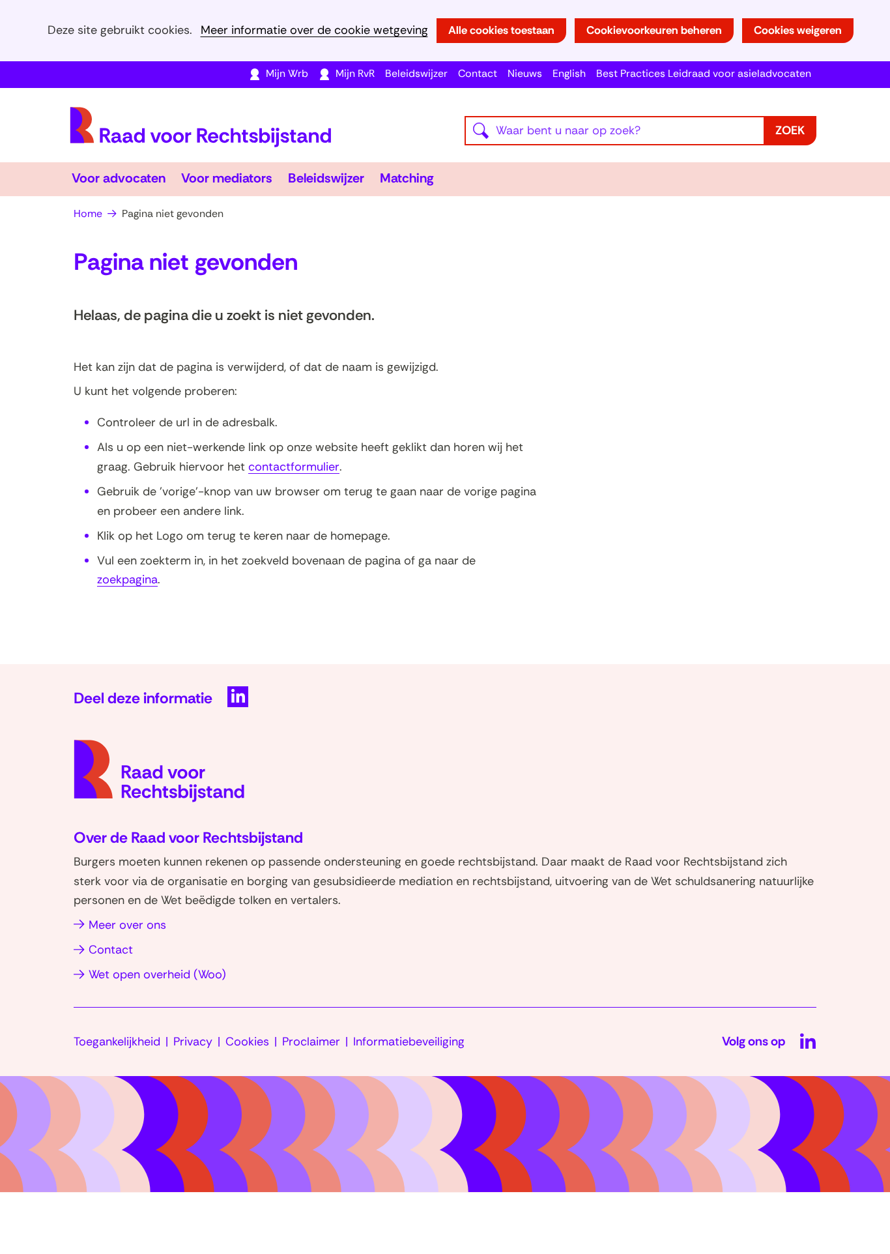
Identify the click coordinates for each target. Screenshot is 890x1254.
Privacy (192, 1041)
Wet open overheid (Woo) (157, 974)
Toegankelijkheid (117, 1041)
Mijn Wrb (287, 73)
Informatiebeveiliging (409, 1041)
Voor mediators (226, 177)
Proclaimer (311, 1041)
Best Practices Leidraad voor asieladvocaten (703, 73)
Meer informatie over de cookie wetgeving (314, 30)
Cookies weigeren (798, 30)
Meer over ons (127, 925)
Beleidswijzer (416, 73)
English (569, 73)
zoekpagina (127, 579)
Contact (477, 73)
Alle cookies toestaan (501, 30)
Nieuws (525, 73)
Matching (407, 177)
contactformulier (293, 466)
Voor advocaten (118, 177)
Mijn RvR (355, 73)
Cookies (247, 1041)
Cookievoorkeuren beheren (654, 30)
